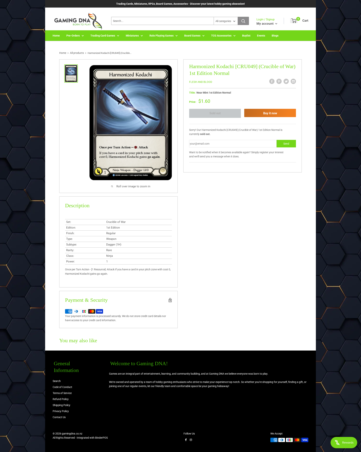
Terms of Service (62, 393)
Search (57, 381)
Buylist (246, 35)
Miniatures (132, 35)
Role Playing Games (161, 35)
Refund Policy (61, 399)
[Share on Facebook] (272, 81)
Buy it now (270, 113)
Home (56, 35)
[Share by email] (293, 81)
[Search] (243, 21)
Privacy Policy (61, 411)
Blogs (275, 35)
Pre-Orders (73, 35)
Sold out (215, 113)
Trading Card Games (102, 35)
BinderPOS (101, 437)
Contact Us (59, 417)
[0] (293, 20)
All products (77, 52)
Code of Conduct (62, 387)
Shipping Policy (61, 405)
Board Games (192, 35)
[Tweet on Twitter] (286, 81)
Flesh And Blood (200, 81)
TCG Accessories (221, 35)
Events (261, 35)
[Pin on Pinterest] (279, 81)
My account (265, 23)
